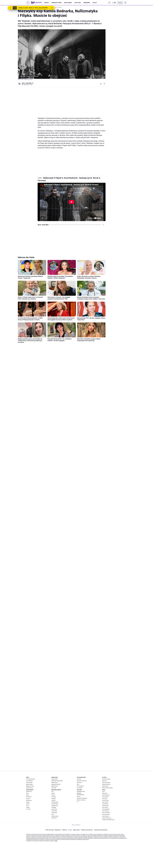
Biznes (27, 795)
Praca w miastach (106, 812)
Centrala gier (54, 812)
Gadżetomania (54, 805)
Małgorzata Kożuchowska (57, 780)
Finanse (28, 798)
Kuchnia (53, 795)
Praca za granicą (105, 814)
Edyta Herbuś (105, 786)
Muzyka (46, 2)
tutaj (56, 840)
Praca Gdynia (105, 807)
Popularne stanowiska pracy (108, 819)
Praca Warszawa (105, 795)
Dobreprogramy (54, 802)
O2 (77, 801)
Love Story (77, 2)
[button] (114, 3)
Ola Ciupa (79, 779)
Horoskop (53, 796)
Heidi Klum (79, 782)
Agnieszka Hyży (29, 787)
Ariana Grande (29, 782)
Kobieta (27, 802)
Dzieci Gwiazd (68, 2)
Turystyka (53, 798)
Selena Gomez (54, 782)
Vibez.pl (78, 796)
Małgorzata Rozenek (55, 784)
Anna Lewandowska (30, 779)
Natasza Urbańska (106, 784)
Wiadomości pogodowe (82, 798)
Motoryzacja (28, 800)
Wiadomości (29, 791)
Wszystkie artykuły (81, 791)
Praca (27, 805)
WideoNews (87, 2)
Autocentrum (54, 809)
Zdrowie (28, 803)
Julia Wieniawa (29, 780)
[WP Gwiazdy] (37, 2)
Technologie (28, 796)
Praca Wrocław (105, 800)
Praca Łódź (104, 798)
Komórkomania (54, 803)
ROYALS (95, 2)
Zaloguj (120, 2)
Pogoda (28, 807)
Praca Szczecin (105, 805)
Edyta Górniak (54, 779)
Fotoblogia (53, 807)
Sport (27, 793)
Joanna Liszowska (106, 782)
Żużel (52, 814)
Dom (52, 791)
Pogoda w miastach (81, 800)
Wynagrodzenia (54, 816)
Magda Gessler (54, 786)
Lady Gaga (53, 787)
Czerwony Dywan (56, 2)
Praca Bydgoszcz (106, 809)
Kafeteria (53, 800)
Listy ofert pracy (105, 816)
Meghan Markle (29, 784)
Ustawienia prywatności (100, 830)
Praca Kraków (105, 796)
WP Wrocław (54, 810)
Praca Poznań (105, 802)
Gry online (28, 809)
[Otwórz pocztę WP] (109, 2)
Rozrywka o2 (54, 817)
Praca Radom (105, 803)
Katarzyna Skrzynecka (81, 780)
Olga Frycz (104, 780)
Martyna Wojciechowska (107, 787)
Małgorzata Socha (30, 786)
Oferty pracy (104, 793)
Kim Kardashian (80, 786)
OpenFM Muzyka (80, 794)
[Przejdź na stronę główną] (28, 4)
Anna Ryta (29, 83)
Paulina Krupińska (106, 779)
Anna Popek (79, 787)
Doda (78, 784)
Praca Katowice (105, 810)
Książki (53, 793)
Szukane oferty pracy (106, 817)
